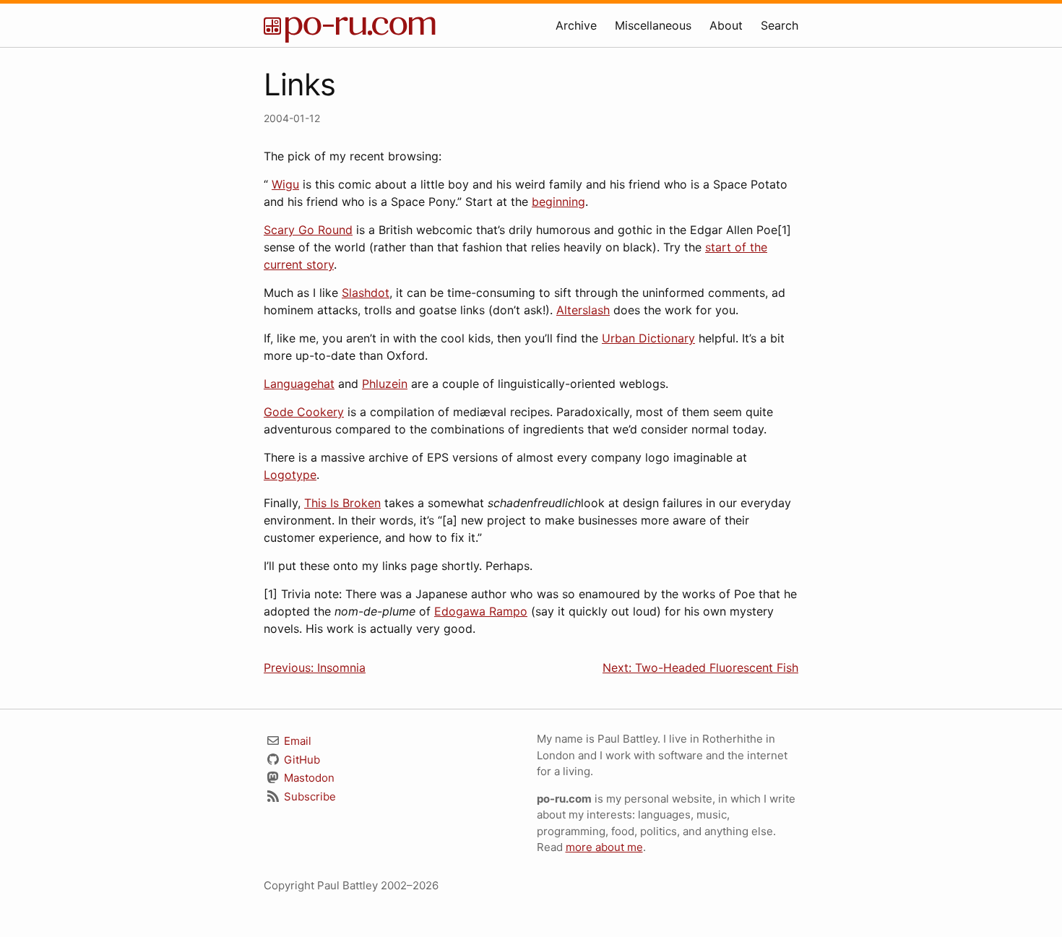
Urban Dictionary (648, 338)
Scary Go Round (308, 230)
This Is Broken (342, 503)
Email (296, 741)
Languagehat (299, 383)
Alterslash (583, 310)
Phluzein (384, 383)
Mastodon (307, 778)
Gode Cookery (304, 412)
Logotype (290, 474)
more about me (604, 847)
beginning (558, 201)
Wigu (285, 184)
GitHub (300, 760)
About (726, 25)
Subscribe (308, 796)
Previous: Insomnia (315, 667)
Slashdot (365, 292)
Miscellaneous (653, 25)
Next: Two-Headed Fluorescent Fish (700, 667)
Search (779, 25)
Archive (576, 25)
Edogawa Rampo (480, 611)
